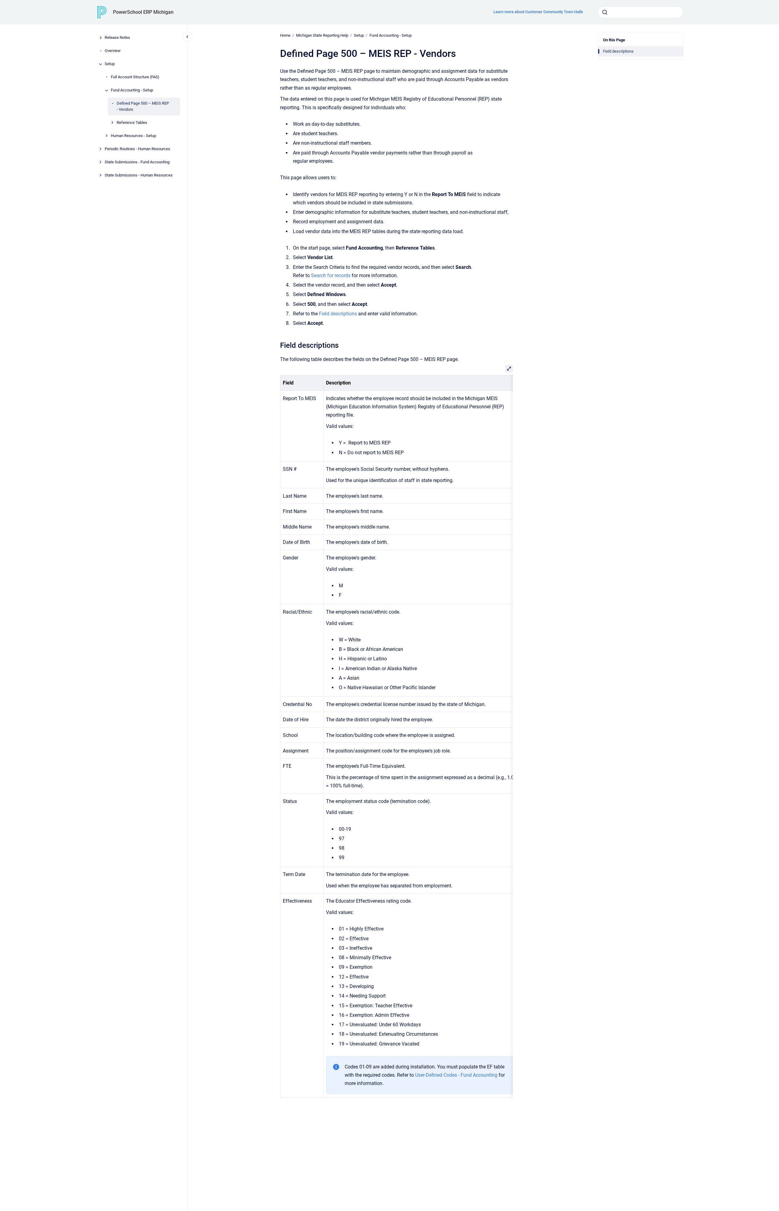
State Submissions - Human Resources (139, 175)
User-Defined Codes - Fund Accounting (456, 1075)
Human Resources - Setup (133, 135)
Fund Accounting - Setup (132, 90)
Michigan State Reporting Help (322, 35)
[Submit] (605, 12)
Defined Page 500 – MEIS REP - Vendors (143, 106)
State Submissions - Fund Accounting (137, 162)
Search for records (330, 275)
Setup (110, 64)
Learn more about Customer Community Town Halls (538, 11)
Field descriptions (618, 51)
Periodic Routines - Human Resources (137, 149)
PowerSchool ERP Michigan (143, 12)
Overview (113, 51)
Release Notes (117, 37)
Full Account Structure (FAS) (135, 77)
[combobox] (640, 12)
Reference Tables (132, 122)
